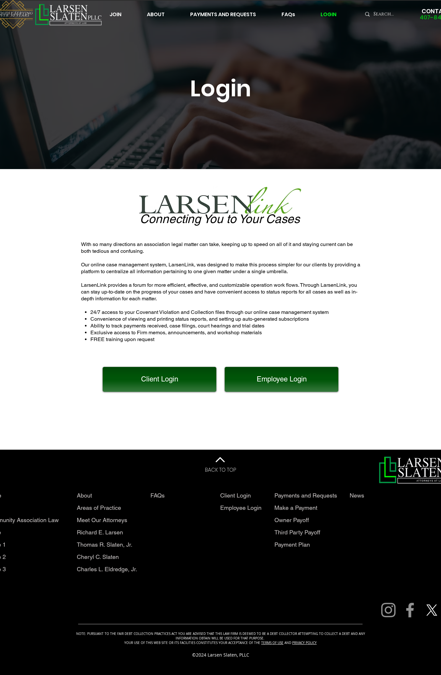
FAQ (156, 495)
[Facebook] (410, 610)
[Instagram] (388, 610)
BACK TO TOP (220, 470)
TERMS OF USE (272, 643)
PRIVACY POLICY (304, 643)
